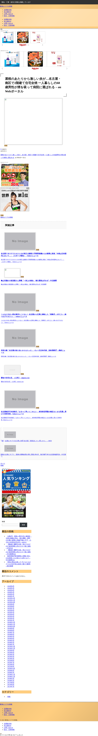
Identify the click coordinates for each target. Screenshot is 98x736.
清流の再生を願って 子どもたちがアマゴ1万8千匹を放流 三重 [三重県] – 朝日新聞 (18, 564)
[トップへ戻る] (1, 733)
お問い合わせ (8, 713)
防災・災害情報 (9, 715)
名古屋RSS (7, 711)
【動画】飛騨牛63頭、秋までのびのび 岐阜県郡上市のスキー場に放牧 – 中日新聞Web (18, 552)
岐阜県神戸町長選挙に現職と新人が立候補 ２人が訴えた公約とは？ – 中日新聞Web (18, 558)
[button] (4, 149)
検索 (3, 521)
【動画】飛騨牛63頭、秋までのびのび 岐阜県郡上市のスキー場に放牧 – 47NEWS (18, 546)
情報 (2, 215)
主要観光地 (7, 709)
